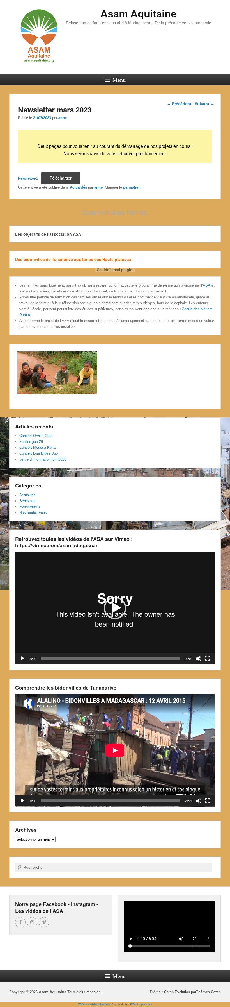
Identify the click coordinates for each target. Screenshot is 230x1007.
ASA (206, 285)
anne (62, 118)
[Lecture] (22, 658)
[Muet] (198, 658)
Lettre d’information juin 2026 (42, 459)
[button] (115, 608)
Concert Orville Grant (36, 436)
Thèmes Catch (208, 992)
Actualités (27, 495)
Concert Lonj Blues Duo (38, 453)
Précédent (179, 103)
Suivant (204, 103)
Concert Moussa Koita (37, 447)
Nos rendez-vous (33, 513)
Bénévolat (27, 501)
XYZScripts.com (141, 1004)
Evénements (29, 507)
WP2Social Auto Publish (94, 1004)
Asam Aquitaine (138, 14)
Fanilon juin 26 (31, 441)
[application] (115, 608)
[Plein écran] (207, 658)
